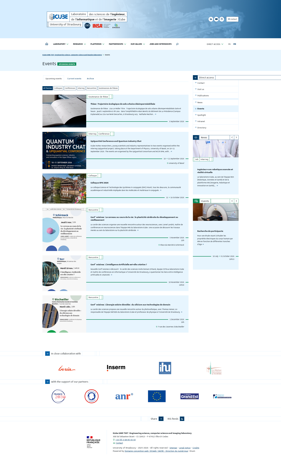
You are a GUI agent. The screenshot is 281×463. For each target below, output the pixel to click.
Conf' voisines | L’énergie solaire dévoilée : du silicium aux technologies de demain (130, 304)
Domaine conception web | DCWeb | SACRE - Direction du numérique (156, 451)
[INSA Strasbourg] (101, 26)
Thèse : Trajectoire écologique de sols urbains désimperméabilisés (123, 104)
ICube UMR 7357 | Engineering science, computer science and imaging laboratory (72, 54)
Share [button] (154, 418)
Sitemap (173, 447)
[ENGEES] (116, 26)
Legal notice (185, 447)
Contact (233, 19)
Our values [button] (136, 44)
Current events (74, 78)
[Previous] (232, 137)
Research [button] (78, 44)
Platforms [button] (95, 44)
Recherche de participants (210, 231)
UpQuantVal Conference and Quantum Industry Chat (116, 141)
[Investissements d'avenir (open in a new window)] (91, 396)
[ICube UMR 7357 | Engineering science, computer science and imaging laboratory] (58, 17)
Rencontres (91, 88)
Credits (196, 447)
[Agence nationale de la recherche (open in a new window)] (124, 396)
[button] (177, 44)
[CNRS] (87, 26)
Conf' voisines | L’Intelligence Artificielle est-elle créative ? (119, 264)
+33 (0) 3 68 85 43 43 (125, 439)
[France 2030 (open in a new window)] (58, 396)
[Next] (236, 137)
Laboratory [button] (59, 44)
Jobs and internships (161, 44)
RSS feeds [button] (173, 418)
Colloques (58, 88)
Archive (90, 78)
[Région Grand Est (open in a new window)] (189, 396)
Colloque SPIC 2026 (99, 183)
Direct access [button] (213, 44)
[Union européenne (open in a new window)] (156, 396)
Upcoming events (54, 78)
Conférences (70, 88)
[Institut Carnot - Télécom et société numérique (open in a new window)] (222, 396)
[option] (216, 167)
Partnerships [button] (116, 44)
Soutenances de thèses (108, 88)
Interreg (81, 88)
